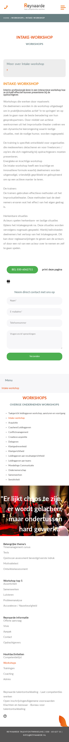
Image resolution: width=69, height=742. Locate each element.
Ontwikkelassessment (15, 569)
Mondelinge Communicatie (21, 466)
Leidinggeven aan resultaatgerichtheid (26, 456)
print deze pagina (52, 269)
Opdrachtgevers (12, 642)
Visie (6, 626)
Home (6, 18)
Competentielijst (12, 657)
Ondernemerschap (17, 470)
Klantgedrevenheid (17, 447)
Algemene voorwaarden (41, 701)
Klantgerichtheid (16, 451)
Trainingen (9, 668)
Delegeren (13, 442)
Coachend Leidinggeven (19, 428)
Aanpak (7, 631)
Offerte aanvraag (12, 621)
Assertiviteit (10, 584)
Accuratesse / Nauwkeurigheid (20, 606)
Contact (7, 637)
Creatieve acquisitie (17, 437)
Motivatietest (10, 563)
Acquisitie (13, 423)
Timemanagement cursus (16, 547)
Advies (7, 679)
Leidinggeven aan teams (19, 461)
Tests (6, 552)
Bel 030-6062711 (22, 270)
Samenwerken (15, 475)
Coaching (8, 674)
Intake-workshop (10, 388)
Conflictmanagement (18, 432)
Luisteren (8, 595)
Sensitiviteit (14, 480)
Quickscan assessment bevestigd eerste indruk (29, 558)
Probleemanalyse (12, 600)
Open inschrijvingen (15, 701)
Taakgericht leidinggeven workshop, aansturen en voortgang (36, 413)
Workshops (17, 18)
